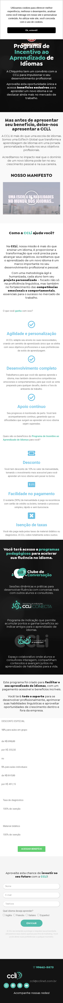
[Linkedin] (19, 985)
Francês (20, 915)
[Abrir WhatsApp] (55, 995)
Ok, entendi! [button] (31, 30)
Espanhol (44, 915)
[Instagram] (6, 985)
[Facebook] (13, 985)
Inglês (9, 915)
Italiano (32, 915)
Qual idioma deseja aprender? (18, 911)
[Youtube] (26, 985)
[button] (31, 198)
